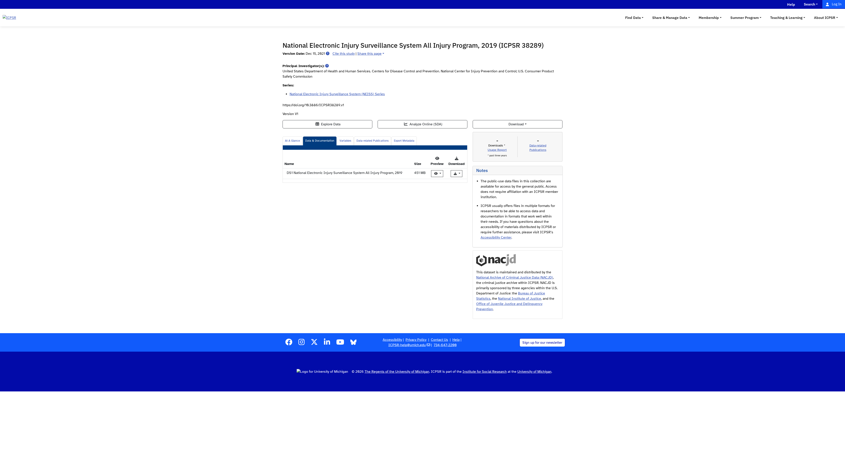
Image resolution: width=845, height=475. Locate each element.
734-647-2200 (445, 345)
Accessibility (392, 340)
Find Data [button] (633, 17)
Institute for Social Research (485, 371)
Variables (345, 140)
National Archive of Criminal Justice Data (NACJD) (514, 277)
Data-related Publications (372, 140)
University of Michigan (534, 371)
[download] (457, 173)
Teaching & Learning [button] (786, 17)
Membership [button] (709, 17)
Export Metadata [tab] (404, 140)
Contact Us (439, 340)
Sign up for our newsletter (542, 342)
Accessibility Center (496, 237)
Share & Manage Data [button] (669, 17)
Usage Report (497, 150)
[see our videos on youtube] (340, 343)
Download (516, 124)
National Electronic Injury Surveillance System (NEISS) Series (337, 94)
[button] (327, 53)
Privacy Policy (416, 340)
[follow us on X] (314, 343)
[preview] (437, 173)
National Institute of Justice (519, 298)
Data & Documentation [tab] (319, 140)
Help (456, 340)
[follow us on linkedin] (327, 343)
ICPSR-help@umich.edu (407, 345)
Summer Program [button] (744, 17)
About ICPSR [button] (824, 17)
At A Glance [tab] (292, 140)
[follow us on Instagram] (301, 343)
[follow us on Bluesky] (353, 343)
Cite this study (343, 53)
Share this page (369, 53)
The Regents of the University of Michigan (397, 371)
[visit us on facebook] (289, 343)
